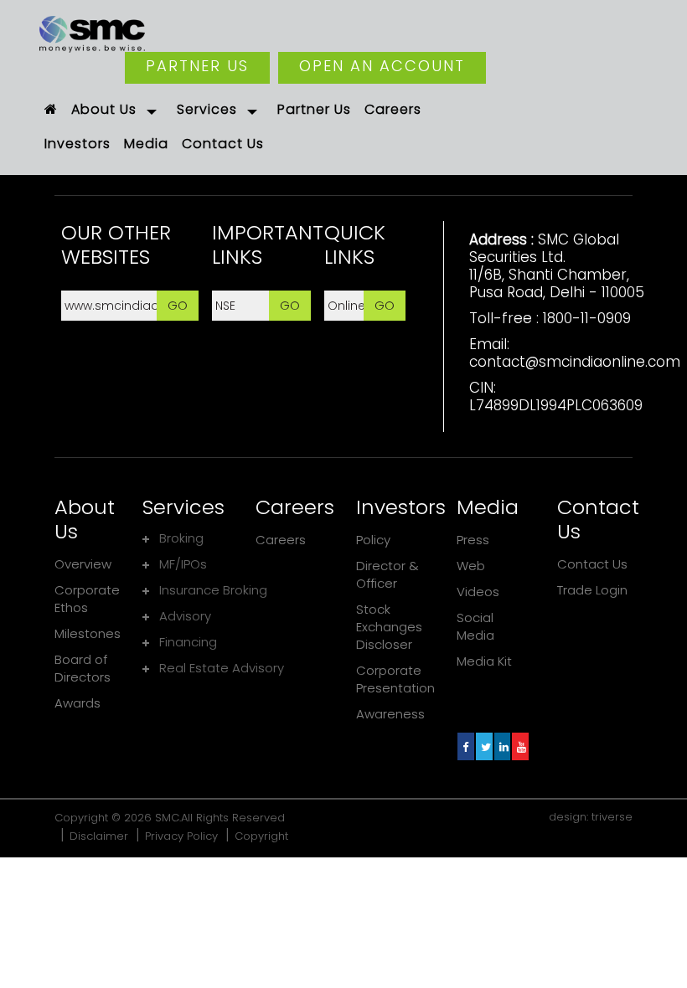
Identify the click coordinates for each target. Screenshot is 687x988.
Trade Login (592, 590)
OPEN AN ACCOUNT (382, 65)
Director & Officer (387, 574)
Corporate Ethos (87, 598)
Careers (281, 539)
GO (178, 305)
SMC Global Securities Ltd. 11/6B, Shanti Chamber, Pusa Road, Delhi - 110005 (556, 265)
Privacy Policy (181, 836)
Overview (82, 564)
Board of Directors (82, 668)
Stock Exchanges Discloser (389, 626)
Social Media (475, 626)
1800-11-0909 (587, 318)
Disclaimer (99, 836)
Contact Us (592, 564)
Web (471, 565)
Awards (77, 703)
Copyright (261, 836)
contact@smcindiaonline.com (574, 362)
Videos (478, 591)
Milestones (87, 633)
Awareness (390, 714)
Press (473, 539)
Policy (373, 539)
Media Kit (484, 661)
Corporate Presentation (395, 679)
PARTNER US (197, 65)
